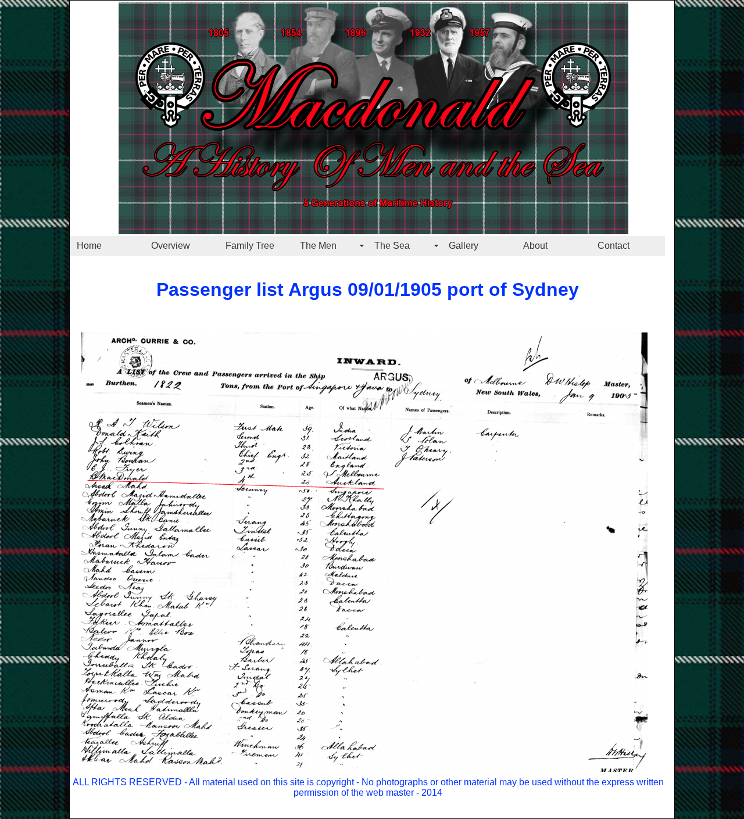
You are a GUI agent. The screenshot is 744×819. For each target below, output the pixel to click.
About (535, 246)
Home (89, 246)
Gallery (463, 246)
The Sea (392, 246)
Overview (170, 246)
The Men (318, 246)
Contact (613, 246)
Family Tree (250, 246)
